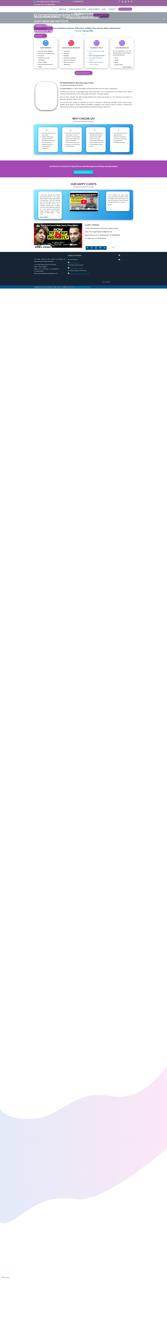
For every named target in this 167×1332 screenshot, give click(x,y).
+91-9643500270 (77, 1)
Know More (38, 36)
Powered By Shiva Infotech (82, 287)
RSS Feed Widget (106, 282)
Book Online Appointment (83, 172)
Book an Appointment (82, 73)
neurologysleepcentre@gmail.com (47, 1)
